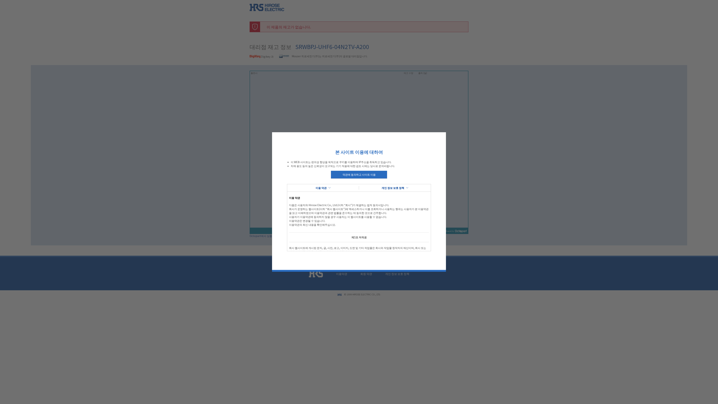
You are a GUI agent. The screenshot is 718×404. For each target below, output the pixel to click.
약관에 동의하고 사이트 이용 (359, 174)
